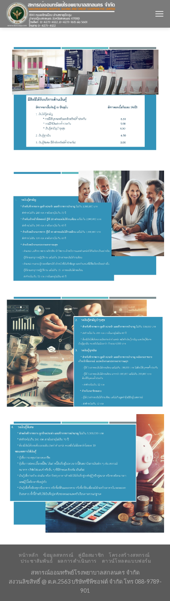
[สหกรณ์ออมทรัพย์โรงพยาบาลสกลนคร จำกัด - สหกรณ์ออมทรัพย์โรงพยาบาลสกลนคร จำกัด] (74, 14)
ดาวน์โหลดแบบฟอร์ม (126, 561)
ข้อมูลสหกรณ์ (58, 555)
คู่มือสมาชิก (91, 555)
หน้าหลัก (28, 555)
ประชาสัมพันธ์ (37, 561)
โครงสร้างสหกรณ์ (129, 555)
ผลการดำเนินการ (77, 561)
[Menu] (159, 13)
